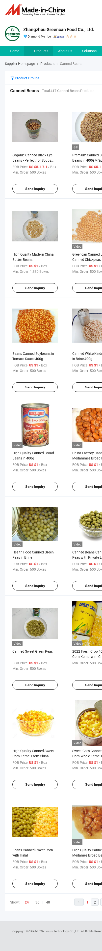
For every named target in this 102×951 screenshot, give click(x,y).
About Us (65, 50)
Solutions (89, 50)
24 (27, 902)
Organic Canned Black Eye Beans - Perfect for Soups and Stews (32, 160)
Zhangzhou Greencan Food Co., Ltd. (58, 29)
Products (41, 50)
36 (37, 902)
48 (48, 902)
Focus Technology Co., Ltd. (63, 931)
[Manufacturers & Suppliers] (36, 10)
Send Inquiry (35, 189)
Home (14, 50)
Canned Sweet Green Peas (32, 651)
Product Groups (26, 78)
